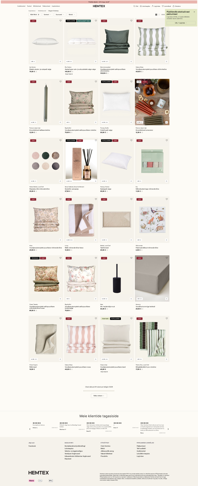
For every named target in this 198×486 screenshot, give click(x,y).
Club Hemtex (105, 446)
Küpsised (68, 459)
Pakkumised (46, 6)
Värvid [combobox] (71, 14)
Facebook (32, 446)
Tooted (29, 6)
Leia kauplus (69, 448)
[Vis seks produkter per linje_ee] (159, 14)
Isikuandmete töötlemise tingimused (78, 456)
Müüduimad (37, 6)
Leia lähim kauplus (143, 454)
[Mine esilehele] (99, 6)
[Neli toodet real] (156, 14)
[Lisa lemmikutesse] (60, 20)
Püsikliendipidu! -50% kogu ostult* (98, 2)
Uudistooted (21, 6)
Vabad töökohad (106, 454)
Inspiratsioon (56, 6)
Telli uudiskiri (141, 448)
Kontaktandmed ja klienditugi (75, 446)
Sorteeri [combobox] (46, 14)
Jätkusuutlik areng (107, 451)
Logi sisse (140, 456)
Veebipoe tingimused (72, 454)
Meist (103, 448)
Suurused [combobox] (59, 14)
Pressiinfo (104, 456)
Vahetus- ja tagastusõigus (74, 451)
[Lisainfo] (36, 72)
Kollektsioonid (42, 11)
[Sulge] (194, 12)
